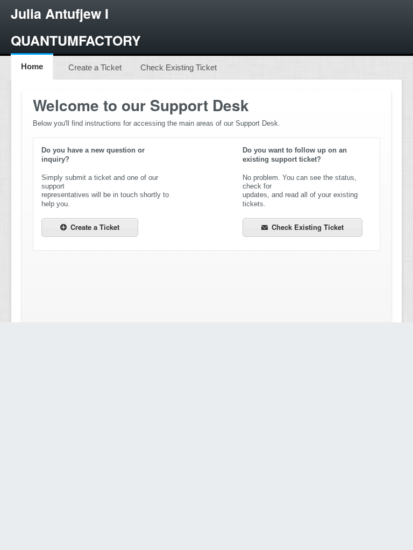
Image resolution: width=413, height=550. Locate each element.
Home (32, 66)
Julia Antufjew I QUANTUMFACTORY (76, 27)
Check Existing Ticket (178, 67)
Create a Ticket (95, 67)
